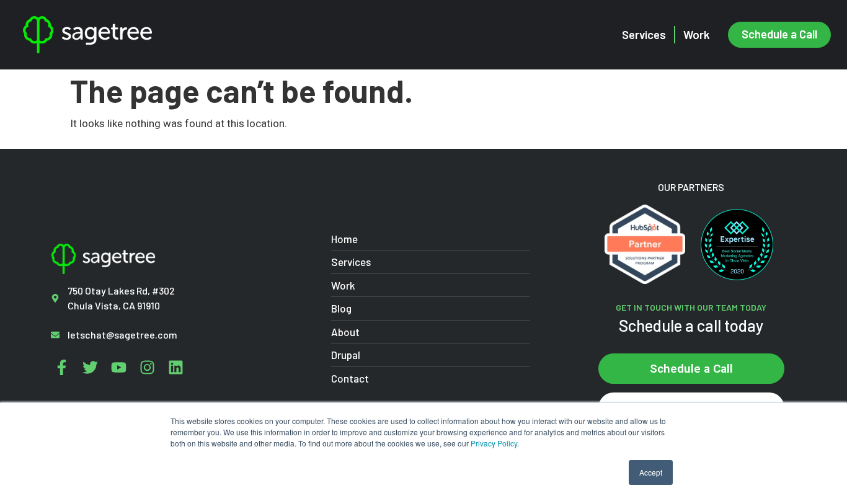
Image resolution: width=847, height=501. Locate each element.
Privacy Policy (494, 443)
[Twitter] (90, 367)
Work (696, 34)
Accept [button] (650, 472)
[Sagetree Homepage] (140, 34)
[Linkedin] (176, 367)
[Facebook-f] (62, 367)
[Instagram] (147, 367)
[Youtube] (119, 367)
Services (644, 34)
